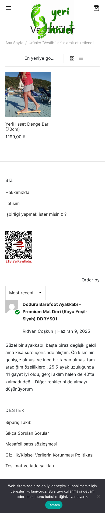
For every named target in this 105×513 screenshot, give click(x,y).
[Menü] (8, 8)
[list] (81, 58)
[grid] (72, 58)
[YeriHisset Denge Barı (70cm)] (28, 94)
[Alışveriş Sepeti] (96, 8)
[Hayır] (98, 496)
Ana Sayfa (14, 42)
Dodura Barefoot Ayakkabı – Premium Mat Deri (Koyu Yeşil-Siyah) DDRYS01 (55, 311)
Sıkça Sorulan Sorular (27, 433)
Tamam (54, 505)
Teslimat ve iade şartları (29, 465)
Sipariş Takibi (19, 422)
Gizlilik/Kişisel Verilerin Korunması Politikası (49, 455)
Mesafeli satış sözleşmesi (31, 444)
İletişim (12, 203)
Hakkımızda (17, 192)
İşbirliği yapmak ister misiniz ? (35, 214)
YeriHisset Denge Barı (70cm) (27, 126)
